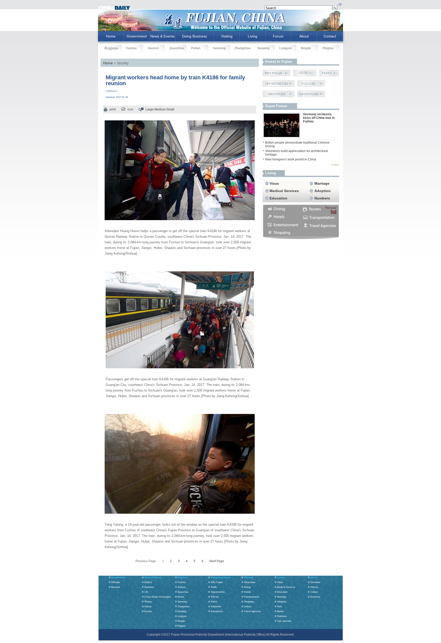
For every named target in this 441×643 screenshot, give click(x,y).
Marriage (321, 183)
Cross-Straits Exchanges (157, 597)
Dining (247, 587)
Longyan (285, 48)
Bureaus (115, 587)
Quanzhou (176, 48)
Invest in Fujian (278, 61)
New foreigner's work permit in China (290, 159)
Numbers (322, 198)
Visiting (226, 36)
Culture (314, 592)
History (314, 587)
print (112, 109)
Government (137, 36)
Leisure (248, 606)
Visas (274, 183)
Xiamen (153, 48)
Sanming (219, 48)
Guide (214, 587)
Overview (315, 582)
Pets (279, 606)
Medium (160, 109)
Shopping (249, 601)
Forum (278, 36)
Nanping (264, 48)
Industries (216, 606)
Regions (182, 577)
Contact (330, 36)
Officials (115, 582)
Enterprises (217, 611)
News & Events (162, 36)
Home (108, 63)
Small (170, 109)
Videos (148, 606)
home (111, 36)
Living (252, 36)
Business (149, 587)
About (304, 36)
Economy (315, 597)
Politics (148, 582)
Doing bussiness (220, 577)
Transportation (251, 597)
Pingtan (328, 48)
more (336, 165)
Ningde (306, 48)
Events (148, 611)
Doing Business (194, 36)
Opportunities (218, 592)
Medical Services (284, 191)
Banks (280, 611)
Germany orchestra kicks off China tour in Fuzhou (319, 117)
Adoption (322, 191)
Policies (215, 597)
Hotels (247, 592)
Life (146, 592)
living (270, 173)
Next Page (217, 561)
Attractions (249, 582)
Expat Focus (276, 106)
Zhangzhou (242, 48)
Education (278, 198)
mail (130, 109)
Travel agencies (252, 611)
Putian (195, 48)
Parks (214, 601)
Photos (148, 601)
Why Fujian (217, 582)
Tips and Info (284, 621)
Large (149, 109)
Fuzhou (131, 48)
